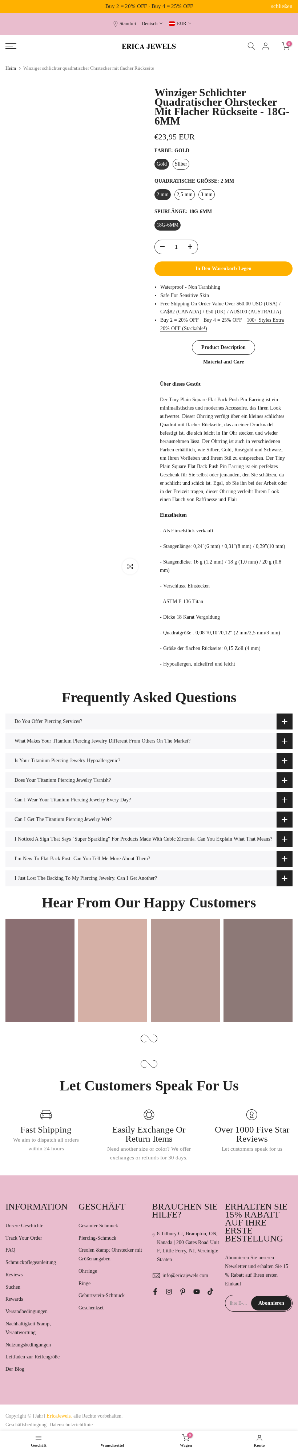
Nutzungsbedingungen (28, 1345)
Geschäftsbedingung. (26, 1424)
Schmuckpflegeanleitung (30, 1262)
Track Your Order (23, 1238)
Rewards (14, 1299)
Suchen (12, 1287)
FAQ (10, 1250)
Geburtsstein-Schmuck (101, 1295)
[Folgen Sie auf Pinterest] (183, 1291)
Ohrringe (87, 1271)
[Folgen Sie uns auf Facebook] (155, 1291)
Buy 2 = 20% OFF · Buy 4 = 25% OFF (149, 6)
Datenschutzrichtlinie (71, 1424)
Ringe (84, 1283)
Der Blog (14, 1369)
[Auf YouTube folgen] (196, 1291)
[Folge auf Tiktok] (210, 1291)
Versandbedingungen (26, 1311)
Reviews (14, 1274)
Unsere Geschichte (24, 1225)
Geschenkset (91, 1307)
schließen (16, 6)
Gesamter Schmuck (98, 1225)
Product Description (223, 347)
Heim (10, 68)
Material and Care (223, 362)
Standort (128, 23)
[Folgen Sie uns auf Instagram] (169, 1291)
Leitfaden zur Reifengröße (32, 1356)
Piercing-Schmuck (97, 1238)
